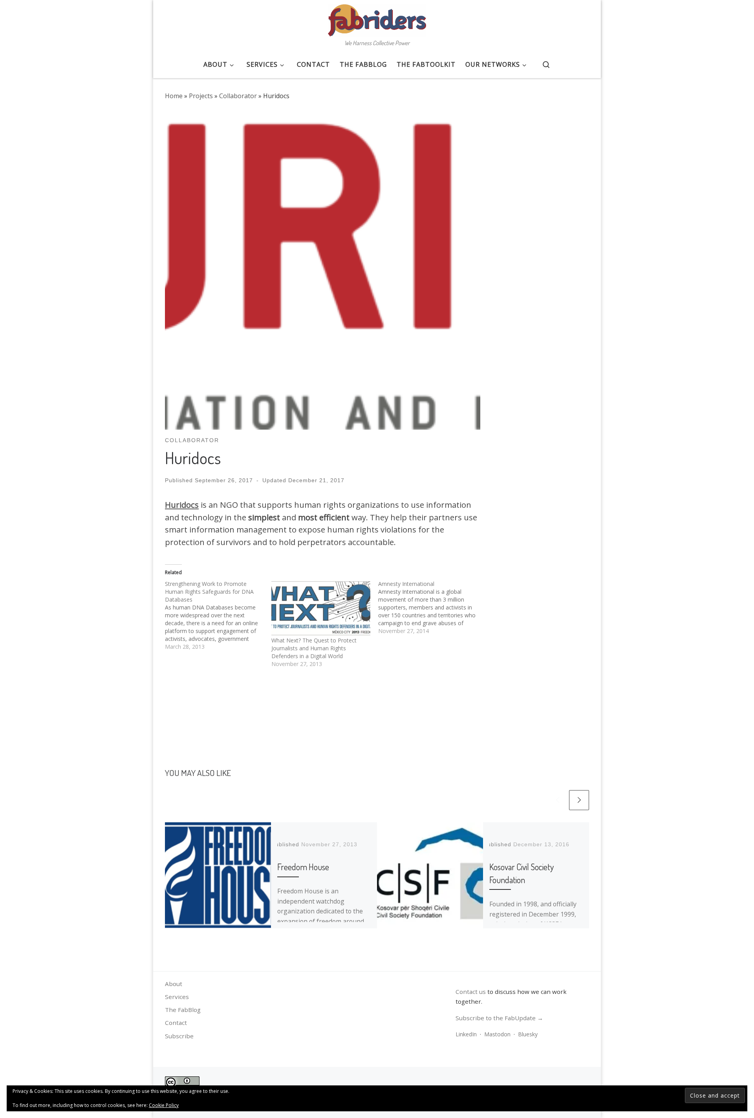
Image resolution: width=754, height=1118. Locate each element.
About (173, 984)
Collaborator (238, 95)
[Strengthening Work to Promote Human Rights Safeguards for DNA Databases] (218, 615)
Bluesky (528, 1034)
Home (174, 95)
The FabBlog (183, 1010)
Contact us (471, 991)
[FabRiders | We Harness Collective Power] (377, 18)
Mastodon (497, 1034)
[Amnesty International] (431, 607)
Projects (201, 95)
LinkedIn (466, 1034)
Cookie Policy (164, 1105)
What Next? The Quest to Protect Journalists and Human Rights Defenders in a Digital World (314, 648)
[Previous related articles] (557, 800)
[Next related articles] (579, 800)
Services (177, 997)
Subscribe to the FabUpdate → (499, 1018)
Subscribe (179, 1036)
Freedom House (303, 866)
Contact (176, 1023)
